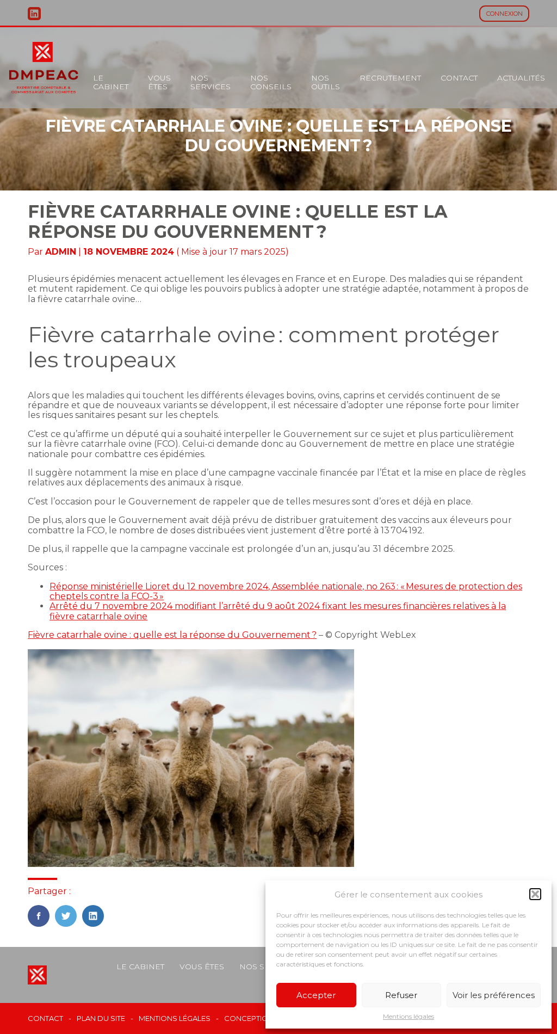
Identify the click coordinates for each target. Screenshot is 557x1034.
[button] (535, 894)
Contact (459, 78)
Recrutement (390, 78)
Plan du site (101, 1018)
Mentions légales (408, 1016)
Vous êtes (159, 82)
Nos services (210, 82)
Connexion (504, 13)
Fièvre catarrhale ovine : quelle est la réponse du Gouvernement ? (172, 635)
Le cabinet (110, 82)
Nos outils (325, 82)
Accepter (316, 995)
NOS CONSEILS (271, 82)
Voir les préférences (494, 995)
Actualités (521, 78)
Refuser (401, 995)
